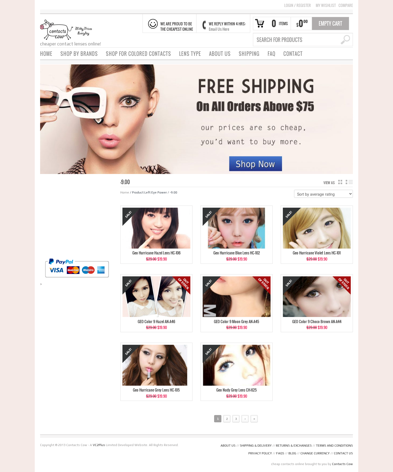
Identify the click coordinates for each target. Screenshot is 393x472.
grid (340, 182)
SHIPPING (249, 53)
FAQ (271, 53)
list (349, 182)
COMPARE (345, 5)
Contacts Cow (342, 464)
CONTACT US (343, 453)
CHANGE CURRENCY (315, 453)
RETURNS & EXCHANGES (294, 445)
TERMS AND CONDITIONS (334, 445)
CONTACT (293, 53)
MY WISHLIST (326, 5)
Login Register (297, 5)
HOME (46, 53)
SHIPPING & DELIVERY (256, 445)
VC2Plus (99, 445)
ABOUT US (220, 53)
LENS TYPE (190, 53)
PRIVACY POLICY (260, 453)
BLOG (292, 453)
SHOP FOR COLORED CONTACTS (138, 53)
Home (124, 192)
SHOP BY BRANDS (79, 53)
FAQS (280, 453)
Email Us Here (219, 29)
